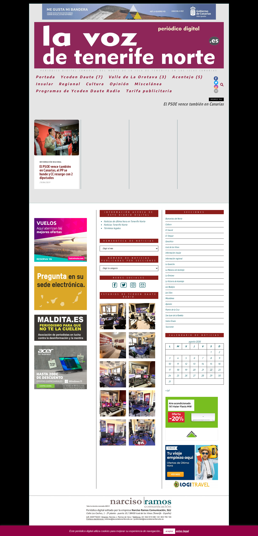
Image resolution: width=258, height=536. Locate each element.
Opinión (119, 84)
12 (186, 363)
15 (211, 363)
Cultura (95, 84)
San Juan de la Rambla (174, 315)
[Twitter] (216, 82)
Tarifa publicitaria (149, 91)
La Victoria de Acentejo (174, 281)
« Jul (167, 390)
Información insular (173, 252)
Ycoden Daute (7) (82, 77)
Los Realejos (170, 286)
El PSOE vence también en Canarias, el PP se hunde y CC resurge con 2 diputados (56, 172)
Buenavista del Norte (173, 218)
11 (178, 363)
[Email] (216, 91)
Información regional (50, 162)
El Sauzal (169, 230)
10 (169, 363)
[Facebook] (216, 78)
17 (170, 369)
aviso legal (182, 531)
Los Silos (168, 292)
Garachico (169, 241)
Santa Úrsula (170, 321)
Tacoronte (169, 326)
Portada (45, 77)
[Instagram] (216, 87)
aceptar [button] (169, 531)
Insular (44, 84)
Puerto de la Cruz (172, 309)
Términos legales (112, 228)
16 (219, 363)
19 (186, 369)
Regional (69, 84)
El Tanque (169, 235)
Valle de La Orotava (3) (137, 77)
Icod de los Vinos (172, 247)
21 (203, 369)
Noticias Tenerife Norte (115, 224)
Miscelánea (148, 84)
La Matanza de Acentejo (174, 269)
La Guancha (169, 264)
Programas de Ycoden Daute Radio (78, 91)
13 (194, 363)
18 (178, 369)
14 (202, 363)
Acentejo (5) (187, 77)
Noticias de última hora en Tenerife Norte (124, 221)
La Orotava (169, 275)
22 (211, 369)
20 (194, 369)
